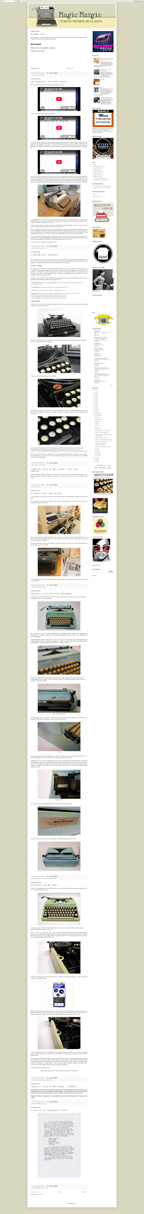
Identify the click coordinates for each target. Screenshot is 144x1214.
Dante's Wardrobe (98, 348)
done (36, 586)
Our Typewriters (97, 169)
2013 (95, 411)
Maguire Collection (98, 176)
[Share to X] (53, 73)
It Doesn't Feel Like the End (46, 493)
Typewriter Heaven (98, 363)
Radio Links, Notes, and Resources (102, 180)
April (96, 449)
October (97, 417)
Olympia (38, 586)
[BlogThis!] (52, 73)
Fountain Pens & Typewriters (101, 358)
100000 (36, 1188)
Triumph (41, 248)
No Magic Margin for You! (106, 97)
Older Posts (84, 1192)
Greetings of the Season (99, 349)
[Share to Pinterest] (57, 73)
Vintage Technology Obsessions (101, 368)
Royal (43, 74)
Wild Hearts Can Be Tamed (44, 885)
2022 (95, 394)
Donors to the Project (98, 174)
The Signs (102, 79)
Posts (95, 194)
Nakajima (48, 1079)
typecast (46, 1188)
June (96, 425)
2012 (95, 457)
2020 (95, 398)
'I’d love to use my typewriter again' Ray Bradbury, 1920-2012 (106, 59)
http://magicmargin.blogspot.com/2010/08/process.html (52, 290)
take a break (43, 586)
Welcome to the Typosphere (100, 337)
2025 (95, 390)
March (96, 451)
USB (44, 248)
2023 (95, 392)
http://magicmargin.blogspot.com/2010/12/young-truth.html (52, 298)
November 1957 (38, 34)
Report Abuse (96, 565)
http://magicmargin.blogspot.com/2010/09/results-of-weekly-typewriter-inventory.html (59, 293)
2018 (95, 402)
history (40, 74)
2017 (95, 404)
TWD (62, 451)
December (97, 413)
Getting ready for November (100, 381)
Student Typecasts (98, 173)
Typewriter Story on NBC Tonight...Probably (53, 1087)
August (96, 421)
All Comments (97, 196)
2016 (95, 405)
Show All (111, 384)
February (97, 453)
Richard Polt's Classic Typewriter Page (102, 186)
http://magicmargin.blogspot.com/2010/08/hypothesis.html (54, 287)
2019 (95, 400)
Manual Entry (97, 380)
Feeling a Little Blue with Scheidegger (51, 594)
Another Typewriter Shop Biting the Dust (102, 359)
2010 (95, 461)
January (97, 455)
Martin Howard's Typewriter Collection (102, 187)
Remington (43, 464)
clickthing (96, 353)
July (96, 423)
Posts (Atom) (40, 1194)
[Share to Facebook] (55, 73)
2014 (95, 409)
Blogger (74, 1203)
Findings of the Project (99, 171)
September (97, 419)
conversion (37, 248)
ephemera (37, 74)
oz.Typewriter (97, 343)
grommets (39, 1079)
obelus (36, 464)
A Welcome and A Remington (44, 255)
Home (59, 1192)
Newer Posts (34, 1192)
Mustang (44, 1079)
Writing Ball (97, 331)
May (96, 427)
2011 (95, 459)
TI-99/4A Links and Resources (100, 178)
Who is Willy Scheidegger (57, 639)
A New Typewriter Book (99, 344)
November (97, 415)
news (36, 486)
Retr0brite (84, 756)
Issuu (38, 68)
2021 (95, 396)
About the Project (97, 168)
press (39, 464)
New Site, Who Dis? (98, 354)
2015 (95, 407)
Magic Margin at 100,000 (99, 166)
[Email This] (50, 73)
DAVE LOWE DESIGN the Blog (101, 374)
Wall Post (102, 87)
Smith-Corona (41, 1188)
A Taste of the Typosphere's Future (49, 1110)
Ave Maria (96, 364)
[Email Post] (47, 72)
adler (35, 878)
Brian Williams (37, 1103)
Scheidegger (49, 878)
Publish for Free (69, 68)
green (36, 1079)
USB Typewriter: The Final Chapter (48, 82)
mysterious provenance (42, 878)
